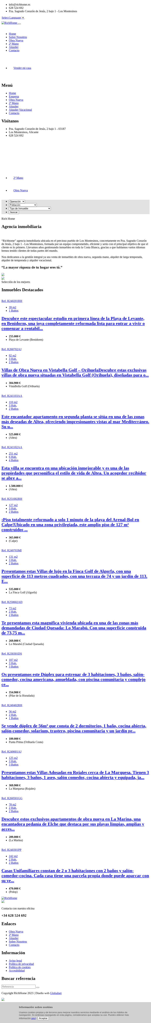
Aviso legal (15, 960)
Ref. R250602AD (11, 602)
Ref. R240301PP (11, 849)
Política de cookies (20, 967)
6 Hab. (13, 456)
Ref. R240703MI (11, 550)
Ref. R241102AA (11, 447)
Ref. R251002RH (11, 498)
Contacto (14, 113)
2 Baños (13, 362)
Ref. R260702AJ (11, 349)
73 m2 (12, 608)
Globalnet (56, 993)
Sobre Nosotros (18, 941)
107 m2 (13, 659)
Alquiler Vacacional (20, 109)
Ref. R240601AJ (11, 751)
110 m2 (13, 402)
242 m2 (13, 856)
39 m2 (12, 307)
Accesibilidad (17, 970)
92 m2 (12, 355)
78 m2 (12, 804)
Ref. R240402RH (11, 705)
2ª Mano (14, 103)
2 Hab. (13, 611)
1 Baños (13, 310)
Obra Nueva (16, 99)
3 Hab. (13, 358)
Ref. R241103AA (11, 395)
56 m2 (12, 711)
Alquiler (13, 106)
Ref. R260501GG (11, 798)
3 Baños (13, 666)
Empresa (14, 96)
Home (12, 93)
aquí (33, 1018)
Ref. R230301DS (11, 653)
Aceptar (43, 1018)
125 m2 (13, 757)
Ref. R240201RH (11, 301)
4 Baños (13, 460)
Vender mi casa (22, 68)
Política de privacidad (21, 963)
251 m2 (13, 453)
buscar (13, 212)
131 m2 (13, 556)
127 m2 (13, 505)
